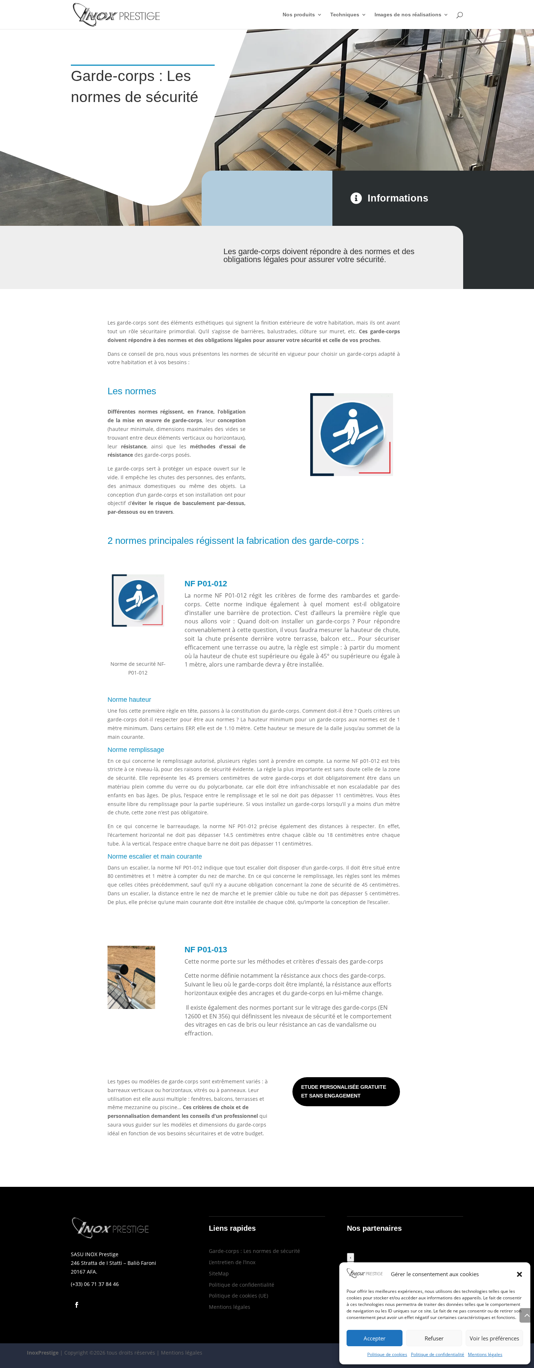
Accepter (374, 1338)
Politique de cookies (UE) (238, 1295)
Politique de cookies (387, 1354)
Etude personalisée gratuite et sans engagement (343, 1091)
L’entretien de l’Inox (232, 1262)
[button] (519, 1274)
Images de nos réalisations (408, 14)
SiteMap (219, 1273)
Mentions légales (485, 1354)
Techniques (344, 14)
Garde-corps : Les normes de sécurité (254, 1250)
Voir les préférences (494, 1338)
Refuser (434, 1338)
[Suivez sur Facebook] (76, 1305)
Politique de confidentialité (437, 1354)
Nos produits (299, 14)
